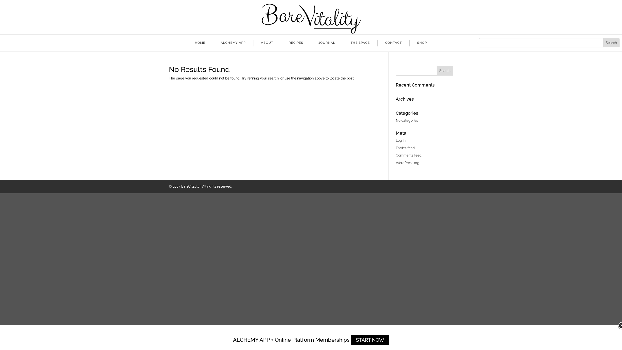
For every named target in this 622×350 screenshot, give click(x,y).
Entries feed (405, 148)
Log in (401, 140)
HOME (200, 42)
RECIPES (296, 42)
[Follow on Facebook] (63, 42)
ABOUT (267, 42)
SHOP (422, 42)
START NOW (370, 340)
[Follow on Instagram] (73, 42)
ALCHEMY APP (233, 42)
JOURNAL (327, 42)
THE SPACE (360, 42)
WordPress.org (407, 163)
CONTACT (393, 42)
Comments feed (409, 155)
